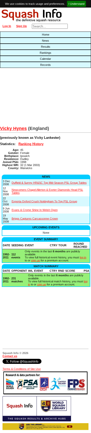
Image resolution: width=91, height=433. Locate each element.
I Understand (76, 3)
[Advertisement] (29, 98)
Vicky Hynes (13, 128)
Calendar (45, 58)
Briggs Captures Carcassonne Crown (35, 218)
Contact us (10, 356)
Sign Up (21, 26)
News (45, 40)
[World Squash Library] (37, 420)
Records (45, 64)
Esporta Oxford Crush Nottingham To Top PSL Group (44, 201)
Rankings (45, 52)
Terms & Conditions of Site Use (22, 368)
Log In (7, 26)
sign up (35, 260)
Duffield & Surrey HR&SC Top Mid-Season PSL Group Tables (49, 182)
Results (45, 46)
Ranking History (30, 144)
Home (45, 34)
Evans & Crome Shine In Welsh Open (35, 209)
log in (83, 257)
